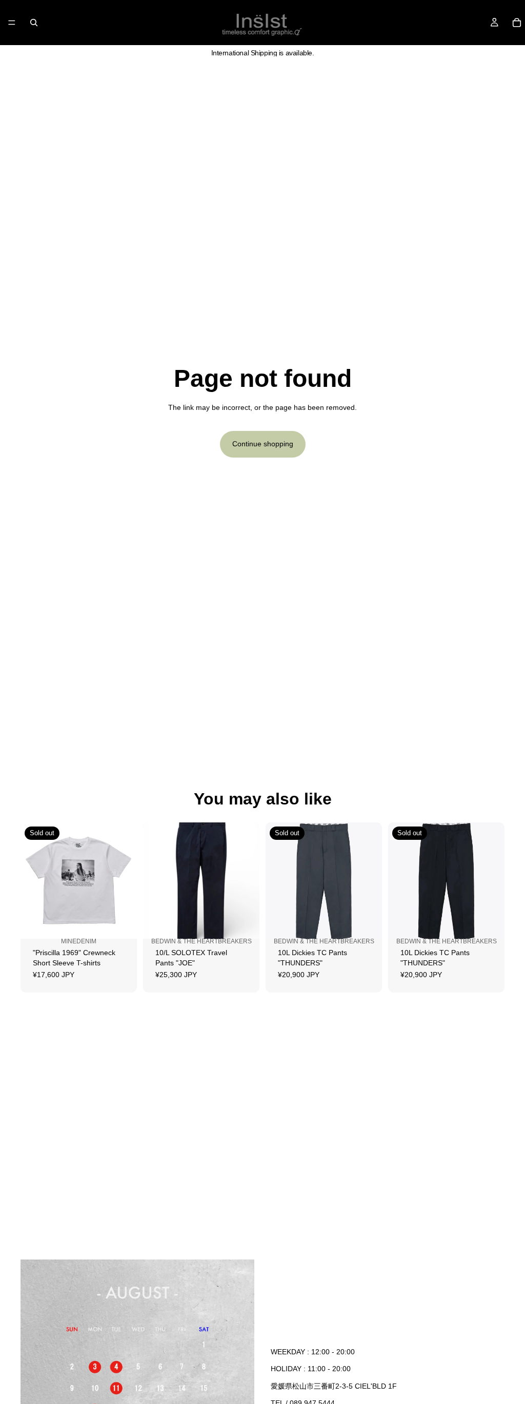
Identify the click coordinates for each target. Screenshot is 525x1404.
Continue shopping (262, 444)
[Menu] (12, 22)
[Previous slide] (32, 881)
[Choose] (243, 929)
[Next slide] (125, 881)
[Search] (34, 22)
